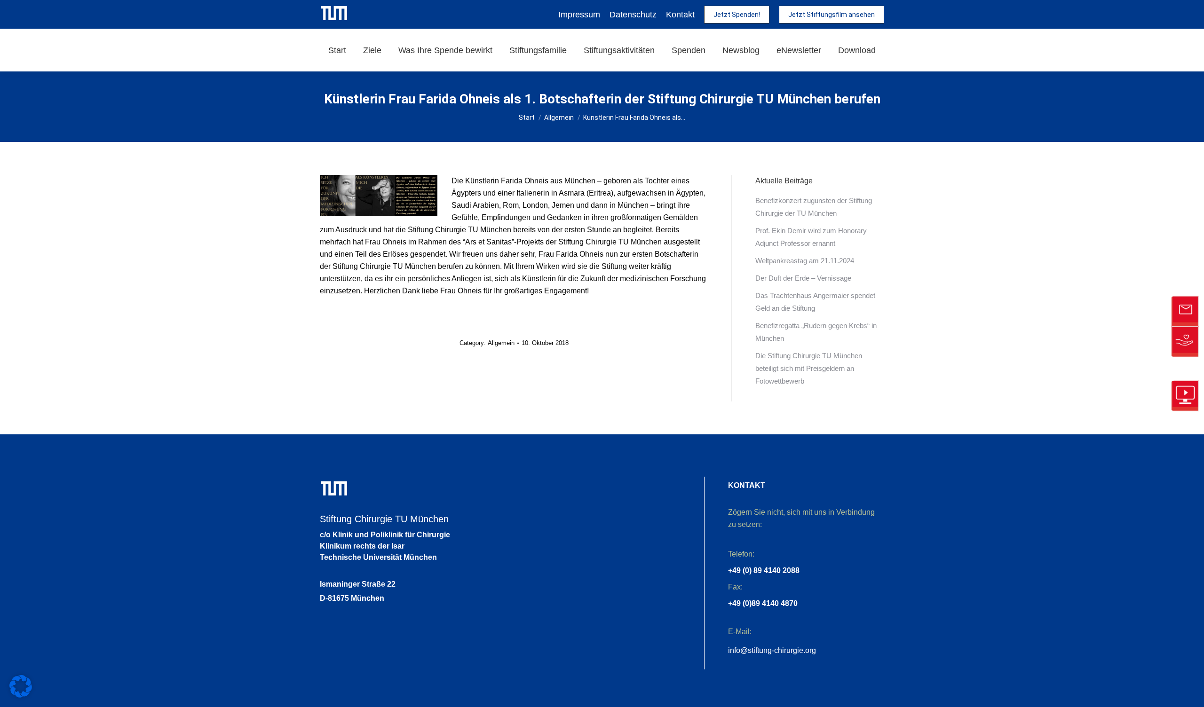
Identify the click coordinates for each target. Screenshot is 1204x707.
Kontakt (680, 14)
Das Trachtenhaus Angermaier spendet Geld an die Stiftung (815, 301)
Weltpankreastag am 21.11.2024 (804, 261)
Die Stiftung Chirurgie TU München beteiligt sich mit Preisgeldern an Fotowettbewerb (808, 368)
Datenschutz (633, 14)
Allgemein (501, 342)
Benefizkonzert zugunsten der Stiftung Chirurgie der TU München (813, 206)
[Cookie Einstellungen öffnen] (20, 695)
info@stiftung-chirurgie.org (772, 650)
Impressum (579, 14)
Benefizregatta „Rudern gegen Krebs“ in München (816, 332)
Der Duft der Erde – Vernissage (803, 278)
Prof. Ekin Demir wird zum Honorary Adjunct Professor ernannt (811, 237)
